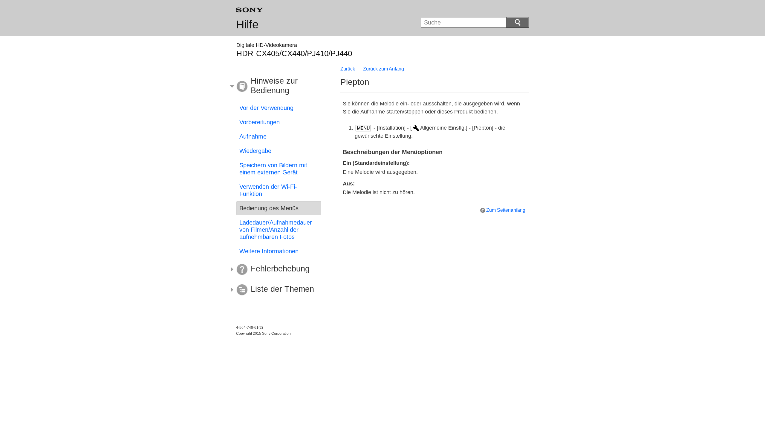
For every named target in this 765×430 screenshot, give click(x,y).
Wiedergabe (255, 151)
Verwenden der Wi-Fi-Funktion (268, 190)
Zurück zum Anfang (383, 68)
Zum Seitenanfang (505, 210)
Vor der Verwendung (266, 108)
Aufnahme (253, 136)
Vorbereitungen (259, 122)
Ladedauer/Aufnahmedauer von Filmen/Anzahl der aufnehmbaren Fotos (275, 229)
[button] (274, 86)
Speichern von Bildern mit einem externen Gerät (273, 169)
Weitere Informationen (269, 251)
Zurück (347, 68)
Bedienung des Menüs (269, 208)
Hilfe (247, 24)
